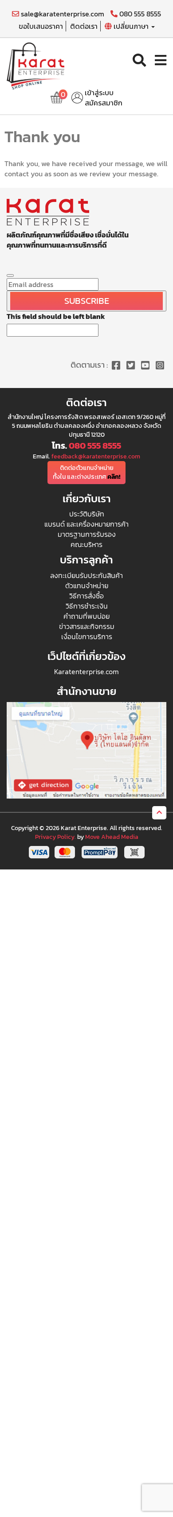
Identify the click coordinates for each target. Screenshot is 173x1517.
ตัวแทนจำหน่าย (86, 585)
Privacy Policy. (55, 837)
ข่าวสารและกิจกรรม (86, 626)
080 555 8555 (139, 14)
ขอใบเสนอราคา (41, 26)
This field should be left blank (56, 316)
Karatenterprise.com (86, 671)
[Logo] (35, 65)
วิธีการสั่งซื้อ (86, 595)
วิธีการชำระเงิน (87, 606)
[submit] (10, 275)
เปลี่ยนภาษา (131, 26)
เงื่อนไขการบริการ (86, 636)
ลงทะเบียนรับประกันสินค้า (86, 575)
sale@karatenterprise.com (61, 14)
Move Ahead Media (111, 837)
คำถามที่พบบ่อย (86, 616)
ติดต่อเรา (84, 26)
